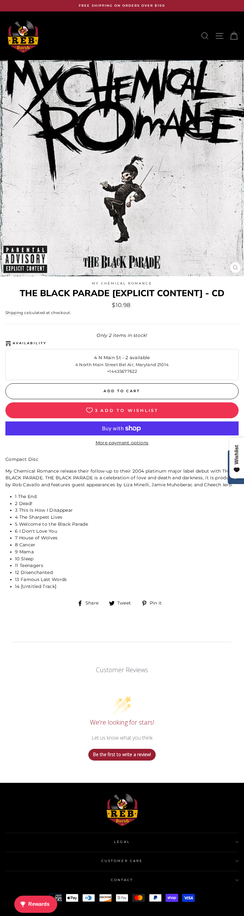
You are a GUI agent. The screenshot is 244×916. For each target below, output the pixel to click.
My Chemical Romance (122, 283)
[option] (122, 5)
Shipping (14, 313)
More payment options (122, 442)
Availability (30, 343)
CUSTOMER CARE (122, 861)
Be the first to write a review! (122, 754)
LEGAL (122, 842)
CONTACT (122, 880)
